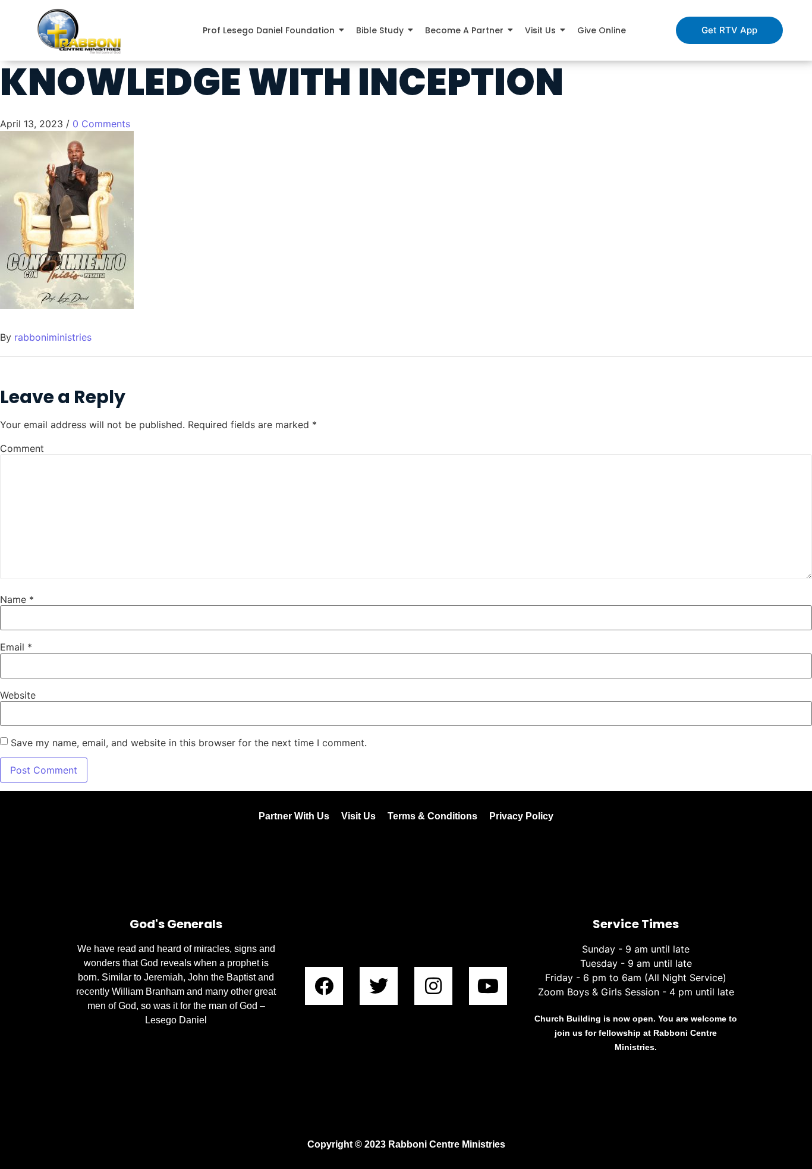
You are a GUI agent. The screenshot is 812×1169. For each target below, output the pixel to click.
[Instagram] (433, 986)
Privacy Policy (521, 816)
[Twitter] (379, 986)
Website (18, 695)
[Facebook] (324, 986)
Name (17, 599)
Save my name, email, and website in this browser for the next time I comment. (189, 742)
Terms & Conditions (432, 816)
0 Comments (101, 124)
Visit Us (358, 816)
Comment (22, 448)
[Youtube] (488, 986)
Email (16, 647)
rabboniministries (53, 337)
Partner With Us (294, 816)
